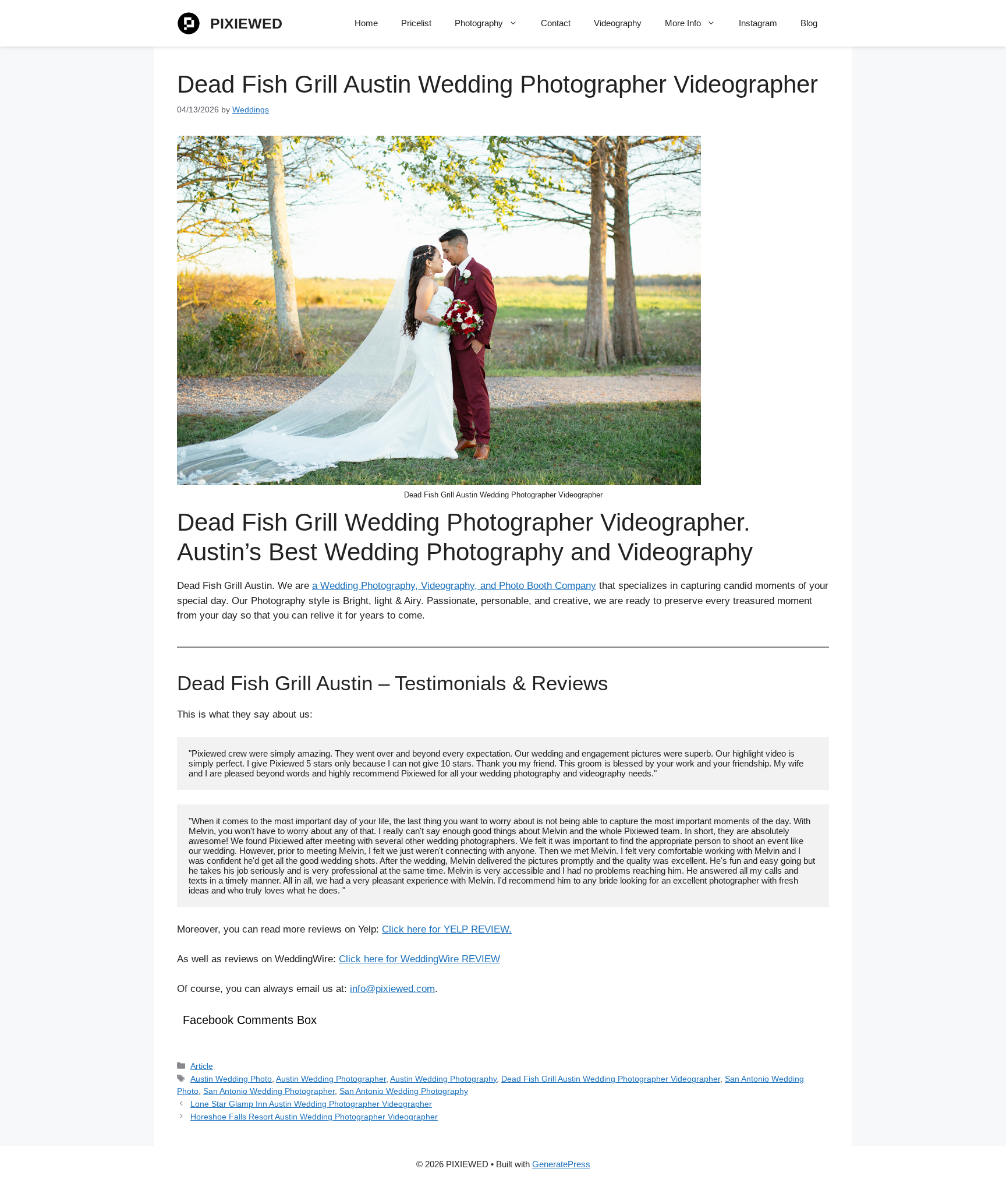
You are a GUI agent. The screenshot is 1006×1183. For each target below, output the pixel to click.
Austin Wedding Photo (231, 1078)
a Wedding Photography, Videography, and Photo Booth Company (454, 585)
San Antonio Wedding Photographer (269, 1091)
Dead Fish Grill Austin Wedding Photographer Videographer (610, 1078)
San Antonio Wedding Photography (403, 1091)
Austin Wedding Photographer (331, 1078)
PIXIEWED (246, 23)
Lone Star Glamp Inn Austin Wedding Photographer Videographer (311, 1103)
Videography (618, 23)
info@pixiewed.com (392, 988)
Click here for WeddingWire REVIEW (419, 959)
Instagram (758, 23)
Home (366, 23)
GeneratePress (561, 1164)
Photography (479, 23)
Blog (808, 23)
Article (201, 1066)
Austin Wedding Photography (443, 1078)
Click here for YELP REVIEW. (447, 929)
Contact (556, 23)
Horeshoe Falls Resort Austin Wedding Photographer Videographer (314, 1116)
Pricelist (416, 23)
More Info (683, 23)
